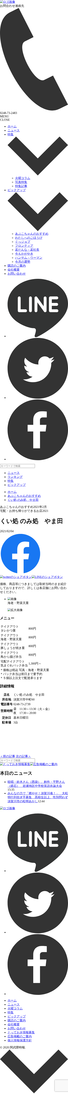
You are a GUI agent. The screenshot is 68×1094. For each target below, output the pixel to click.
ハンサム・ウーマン (28, 257)
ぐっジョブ (22, 241)
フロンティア (24, 245)
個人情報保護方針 (20, 1040)
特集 (11, 134)
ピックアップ (17, 190)
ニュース (14, 130)
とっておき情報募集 (21, 1032)
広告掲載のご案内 (20, 1036)
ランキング (15, 476)
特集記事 (21, 186)
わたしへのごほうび (28, 237)
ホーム (12, 126)
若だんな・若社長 (27, 249)
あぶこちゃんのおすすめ (31, 233)
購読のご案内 (17, 265)
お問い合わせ (17, 273)
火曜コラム (22, 178)
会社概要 (14, 269)
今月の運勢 (22, 261)
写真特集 (21, 182)
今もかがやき (24, 253)
